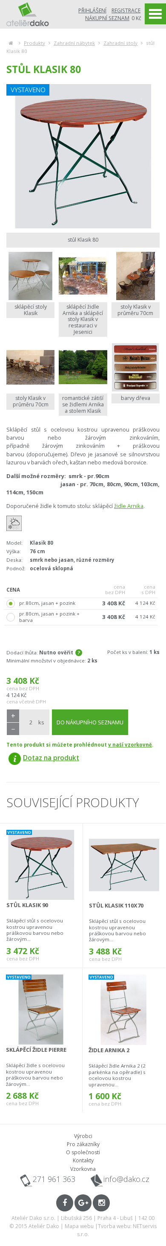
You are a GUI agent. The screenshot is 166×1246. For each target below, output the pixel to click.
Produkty (34, 43)
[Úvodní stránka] (27, 14)
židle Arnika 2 (109, 1050)
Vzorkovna (83, 1169)
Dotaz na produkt (51, 757)
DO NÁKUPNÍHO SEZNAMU (90, 722)
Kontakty (83, 1160)
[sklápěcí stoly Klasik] (30, 276)
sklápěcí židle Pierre (36, 1049)
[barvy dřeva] (136, 367)
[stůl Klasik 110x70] (124, 865)
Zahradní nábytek (74, 43)
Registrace (126, 10)
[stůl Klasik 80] (83, 156)
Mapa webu (79, 1226)
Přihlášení (92, 10)
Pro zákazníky (83, 1144)
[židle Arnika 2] (124, 1010)
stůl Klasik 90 (27, 905)
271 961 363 (54, 1179)
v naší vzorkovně (130, 744)
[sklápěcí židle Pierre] (41, 1010)
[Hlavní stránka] (10, 43)
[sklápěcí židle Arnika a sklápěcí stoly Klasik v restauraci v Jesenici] (83, 276)
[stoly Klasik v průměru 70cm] (136, 276)
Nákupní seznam (107, 18)
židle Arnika (128, 506)
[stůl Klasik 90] (41, 865)
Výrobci (83, 1136)
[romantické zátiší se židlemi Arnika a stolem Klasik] (83, 367)
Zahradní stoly (120, 43)
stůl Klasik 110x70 (116, 905)
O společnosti (83, 1152)
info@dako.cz (126, 1179)
